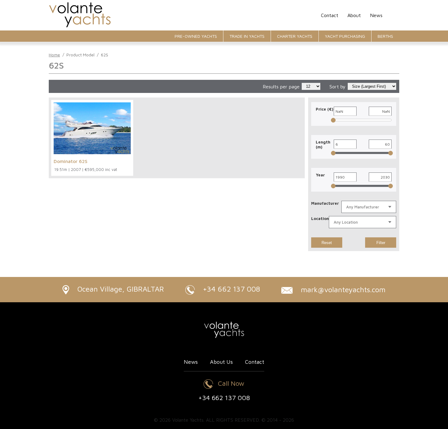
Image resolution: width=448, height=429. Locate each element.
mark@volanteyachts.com (342, 289)
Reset (327, 242)
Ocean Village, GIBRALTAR (119, 289)
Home (54, 54)
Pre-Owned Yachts (196, 36)
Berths (385, 36)
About (354, 15)
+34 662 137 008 (230, 289)
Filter (380, 242)
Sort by (337, 86)
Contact (329, 15)
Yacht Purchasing (345, 36)
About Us (221, 362)
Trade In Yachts (247, 36)
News (376, 15)
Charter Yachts (294, 36)
